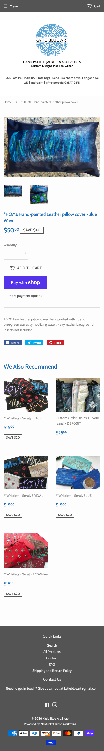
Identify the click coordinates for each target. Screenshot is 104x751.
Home (8, 102)
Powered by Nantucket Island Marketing (50, 724)
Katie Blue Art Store (56, 718)
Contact (52, 658)
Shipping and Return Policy (52, 670)
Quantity (10, 245)
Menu (14, 6)
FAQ (52, 664)
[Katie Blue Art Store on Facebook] (46, 705)
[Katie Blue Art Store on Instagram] (54, 705)
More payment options (25, 296)
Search (52, 645)
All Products (52, 652)
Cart (96, 6)
